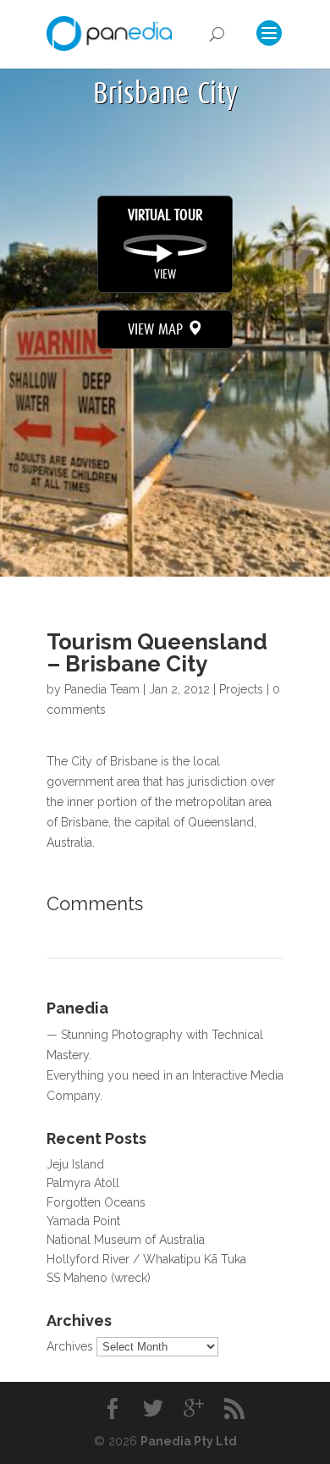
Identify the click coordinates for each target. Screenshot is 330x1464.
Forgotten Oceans (96, 1202)
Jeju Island (75, 1164)
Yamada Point (83, 1221)
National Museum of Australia (126, 1239)
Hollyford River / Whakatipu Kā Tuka (146, 1259)
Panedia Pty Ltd (188, 1441)
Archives (70, 1346)
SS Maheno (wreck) (99, 1277)
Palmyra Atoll (83, 1183)
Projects (241, 689)
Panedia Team (102, 689)
